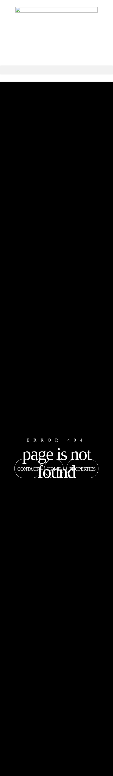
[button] (56, 70)
